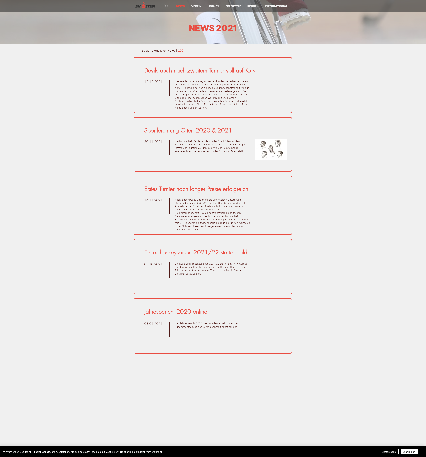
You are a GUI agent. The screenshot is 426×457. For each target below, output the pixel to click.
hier (234, 327)
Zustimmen (409, 451)
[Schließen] (422, 451)
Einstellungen (389, 451)
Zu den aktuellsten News (158, 50)
